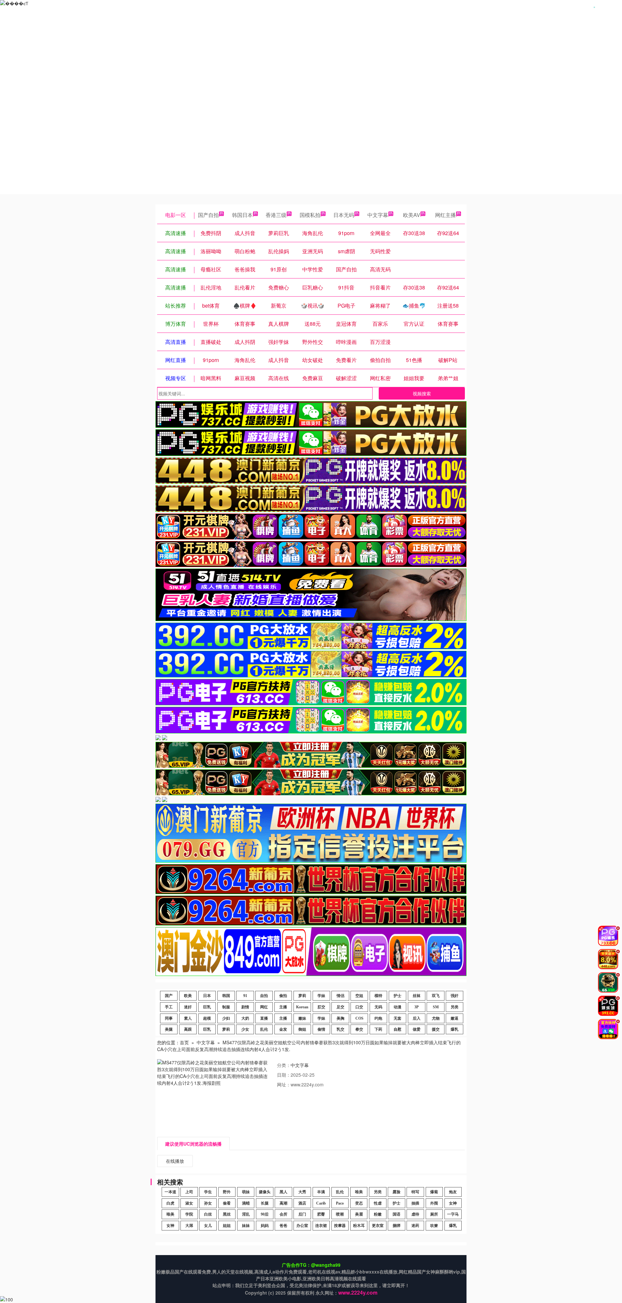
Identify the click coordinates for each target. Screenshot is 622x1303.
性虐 (378, 1203)
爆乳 (454, 1029)
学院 (189, 1214)
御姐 (302, 1029)
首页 (184, 1042)
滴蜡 (246, 1203)
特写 (415, 1192)
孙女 (208, 1203)
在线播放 (175, 1161)
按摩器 (340, 1225)
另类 (454, 1007)
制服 (226, 1007)
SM (436, 1007)
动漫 (397, 1007)
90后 (265, 1214)
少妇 (226, 1018)
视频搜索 (422, 393)
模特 (378, 995)
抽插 (415, 1203)
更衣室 (378, 1225)
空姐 (359, 995)
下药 (378, 1029)
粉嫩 (378, 1214)
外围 (434, 1203)
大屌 (189, 1225)
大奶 (245, 1018)
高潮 (283, 1203)
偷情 (321, 1029)
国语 (396, 1214)
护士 (397, 995)
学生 (208, 1192)
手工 (169, 1007)
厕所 (434, 1214)
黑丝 (227, 1214)
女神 (453, 1203)
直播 (264, 1018)
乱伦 (264, 1029)
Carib (321, 1203)
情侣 (340, 995)
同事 (169, 1018)
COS (359, 1018)
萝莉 (302, 995)
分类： (284, 1065)
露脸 (396, 1192)
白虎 (170, 1203)
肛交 (321, 1007)
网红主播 (445, 215)
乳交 (340, 1029)
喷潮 (340, 1214)
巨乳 (207, 1007)
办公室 (302, 1225)
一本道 (170, 1192)
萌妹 (246, 1192)
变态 (359, 1203)
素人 (188, 1018)
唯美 (359, 1192)
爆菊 (434, 1192)
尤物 (436, 1018)
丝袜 (416, 995)
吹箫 (434, 1225)
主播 (283, 1007)
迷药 (415, 1225)
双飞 (436, 995)
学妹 (321, 995)
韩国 (226, 995)
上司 (189, 1192)
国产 (169, 995)
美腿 (169, 1029)
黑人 (283, 1192)
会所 (283, 1214)
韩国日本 (242, 215)
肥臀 (321, 1214)
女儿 (208, 1225)
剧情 (245, 1007)
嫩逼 (454, 1018)
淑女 (189, 1203)
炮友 (453, 1192)
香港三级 (276, 215)
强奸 (454, 995)
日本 (207, 995)
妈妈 (265, 1225)
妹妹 (246, 1225)
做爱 (416, 1029)
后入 (416, 1018)
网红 (264, 1007)
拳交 (359, 1029)
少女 (245, 1029)
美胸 (340, 1018)
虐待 (415, 1214)
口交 (359, 1007)
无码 (378, 1007)
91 (245, 995)
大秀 (302, 1192)
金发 (283, 1029)
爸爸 (283, 1225)
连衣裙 (321, 1225)
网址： (284, 1084)
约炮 (378, 1018)
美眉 (359, 1214)
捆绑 (396, 1225)
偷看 (227, 1203)
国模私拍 (310, 215)
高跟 (188, 1029)
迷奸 (188, 1007)
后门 (302, 1214)
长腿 (265, 1203)
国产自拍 (208, 215)
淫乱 (246, 1214)
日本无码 (343, 215)
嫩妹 (302, 1018)
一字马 (453, 1214)
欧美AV (411, 215)
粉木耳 (359, 1225)
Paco (340, 1203)
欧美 (188, 995)
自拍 (264, 995)
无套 (397, 1018)
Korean (302, 1007)
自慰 (397, 1029)
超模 (207, 1018)
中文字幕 (377, 215)
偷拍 (283, 995)
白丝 (208, 1214)
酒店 (302, 1203)
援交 (436, 1029)
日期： (284, 1074)
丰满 (321, 1192)
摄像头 (265, 1192)
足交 (340, 1007)
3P (416, 1007)
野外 (227, 1192)
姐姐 (227, 1225)
